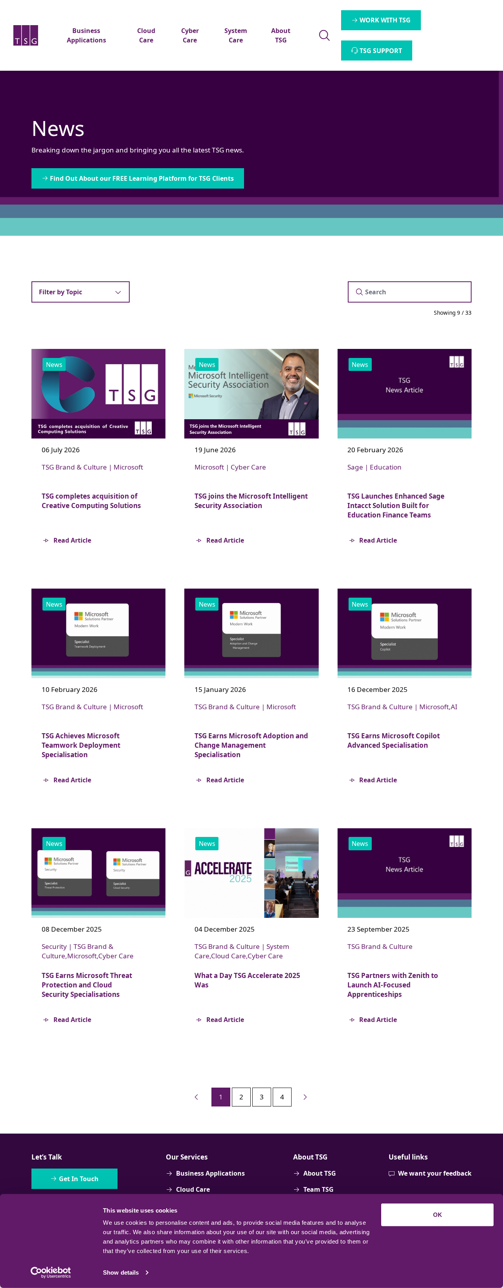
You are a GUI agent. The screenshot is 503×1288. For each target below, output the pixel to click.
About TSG (319, 1173)
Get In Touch (79, 1178)
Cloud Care (193, 1189)
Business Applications (210, 1173)
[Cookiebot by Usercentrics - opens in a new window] (51, 1273)
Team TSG (318, 1189)
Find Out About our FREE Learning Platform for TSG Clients (142, 178)
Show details (121, 1272)
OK (437, 1214)
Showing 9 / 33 (453, 312)
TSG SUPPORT (381, 50)
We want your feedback (435, 1173)
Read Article (72, 540)
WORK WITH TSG (385, 20)
